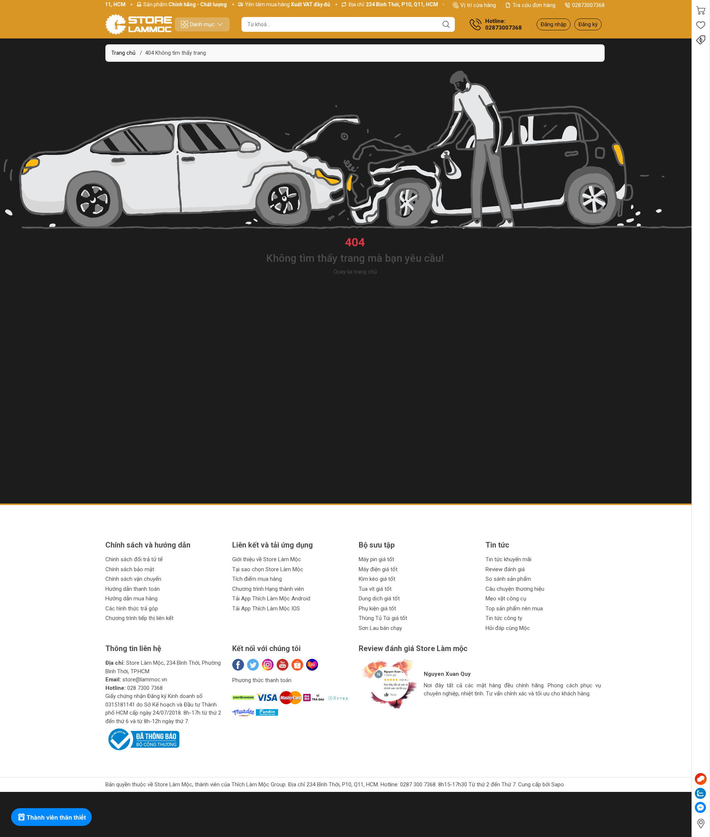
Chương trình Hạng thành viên (268, 589)
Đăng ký (588, 24)
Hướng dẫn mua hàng (131, 598)
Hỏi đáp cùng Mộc (508, 628)
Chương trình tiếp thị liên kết (139, 618)
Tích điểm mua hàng (257, 579)
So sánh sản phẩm (508, 579)
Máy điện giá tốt (378, 569)
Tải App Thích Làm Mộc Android (271, 598)
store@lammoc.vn (144, 679)
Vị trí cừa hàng (478, 5)
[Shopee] (297, 665)
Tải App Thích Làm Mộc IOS (266, 608)
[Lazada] (312, 665)
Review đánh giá (505, 569)
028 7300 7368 (145, 688)
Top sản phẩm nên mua (514, 608)
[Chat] (701, 779)
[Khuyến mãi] (700, 40)
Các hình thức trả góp (131, 608)
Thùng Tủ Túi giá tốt (383, 618)
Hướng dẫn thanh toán (132, 589)
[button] (371, 717)
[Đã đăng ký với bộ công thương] (142, 739)
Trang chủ (123, 53)
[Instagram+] (268, 665)
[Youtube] (282, 665)
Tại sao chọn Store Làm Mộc (267, 569)
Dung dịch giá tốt (379, 598)
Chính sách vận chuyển (133, 579)
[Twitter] (253, 665)
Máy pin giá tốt (376, 559)
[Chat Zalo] (700, 793)
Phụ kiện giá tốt (377, 608)
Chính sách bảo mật (129, 569)
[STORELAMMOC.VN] (138, 24)
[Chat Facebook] (700, 807)
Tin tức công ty (504, 618)
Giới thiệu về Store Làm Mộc (266, 559)
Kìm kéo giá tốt (377, 579)
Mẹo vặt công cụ (506, 598)
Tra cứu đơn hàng (534, 5)
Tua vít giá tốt (375, 589)
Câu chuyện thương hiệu (515, 589)
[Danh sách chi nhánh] (701, 823)
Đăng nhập (554, 24)
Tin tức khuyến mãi (508, 559)
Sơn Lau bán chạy (380, 628)
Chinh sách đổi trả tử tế (134, 559)
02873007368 (588, 5)
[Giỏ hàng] (700, 10)
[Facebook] (238, 665)
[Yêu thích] (700, 25)
